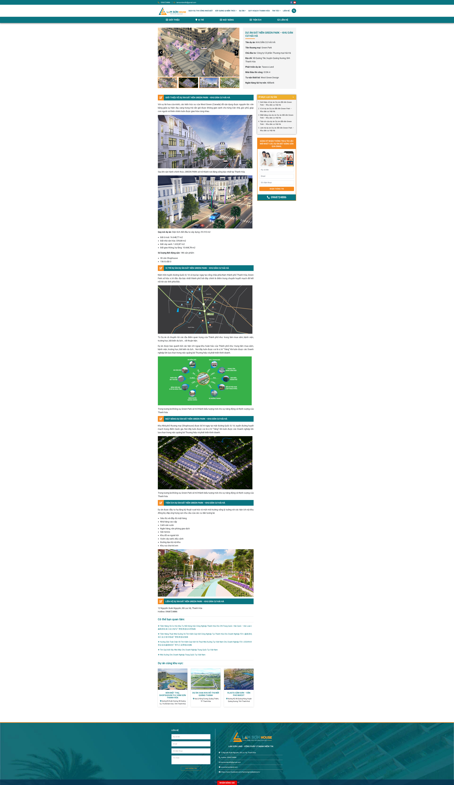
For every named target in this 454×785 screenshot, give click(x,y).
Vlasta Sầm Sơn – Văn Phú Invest (238, 694)
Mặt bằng (228, 20)
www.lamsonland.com (229, 767)
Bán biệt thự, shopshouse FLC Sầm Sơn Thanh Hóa (172, 695)
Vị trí (201, 20)
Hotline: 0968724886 (228, 757)
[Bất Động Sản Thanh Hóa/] (172, 10)
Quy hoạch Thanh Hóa (259, 11)
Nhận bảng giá (227, 783)
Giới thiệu (173, 20)
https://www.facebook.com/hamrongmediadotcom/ (240, 772)
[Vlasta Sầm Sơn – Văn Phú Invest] (239, 679)
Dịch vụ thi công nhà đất (201, 11)
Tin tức (275, 11)
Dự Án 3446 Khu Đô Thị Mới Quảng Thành (205, 694)
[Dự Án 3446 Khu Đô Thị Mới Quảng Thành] (205, 679)
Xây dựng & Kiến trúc (225, 11)
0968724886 (165, 2)
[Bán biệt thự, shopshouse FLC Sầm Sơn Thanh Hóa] (172, 679)
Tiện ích (256, 20)
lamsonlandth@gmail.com (186, 2)
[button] (236, 53)
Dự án (241, 11)
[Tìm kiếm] (294, 11)
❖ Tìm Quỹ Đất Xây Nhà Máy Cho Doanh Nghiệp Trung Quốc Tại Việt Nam (188, 650)
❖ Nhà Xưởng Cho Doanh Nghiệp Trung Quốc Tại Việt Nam (181, 655)
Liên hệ (286, 11)
